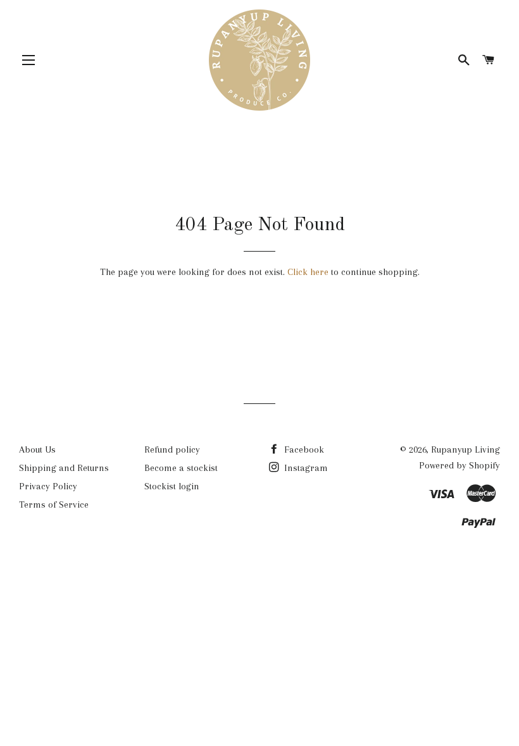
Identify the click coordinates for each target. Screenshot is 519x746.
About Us (37, 449)
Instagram (305, 468)
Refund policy (172, 449)
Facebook (303, 449)
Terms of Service (54, 504)
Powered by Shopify (459, 465)
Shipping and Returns (64, 468)
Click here (307, 272)
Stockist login (171, 486)
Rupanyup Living (465, 449)
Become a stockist (181, 468)
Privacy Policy (48, 486)
